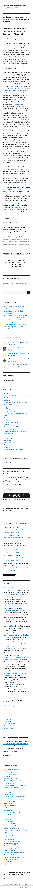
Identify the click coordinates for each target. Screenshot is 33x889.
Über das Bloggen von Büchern (14, 594)
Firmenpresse (8, 642)
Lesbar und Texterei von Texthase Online (14, 6)
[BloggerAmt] (17, 878)
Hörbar (6, 425)
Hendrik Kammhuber (11, 787)
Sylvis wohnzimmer (10, 790)
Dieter (9, 348)
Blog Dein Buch (9, 603)
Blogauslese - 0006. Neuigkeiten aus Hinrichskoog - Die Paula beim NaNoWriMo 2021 (15, 327)
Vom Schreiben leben (11, 826)
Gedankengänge (9, 420)
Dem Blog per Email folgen (16, 495)
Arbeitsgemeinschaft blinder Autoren (16, 588)
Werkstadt (7, 861)
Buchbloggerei (8, 409)
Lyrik (26, 242)
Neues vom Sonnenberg (11, 859)
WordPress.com (9, 728)
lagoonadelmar (9, 864)
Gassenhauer (8, 814)
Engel (6, 416)
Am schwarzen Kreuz (11, 778)
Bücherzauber (8, 837)
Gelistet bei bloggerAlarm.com (12, 706)
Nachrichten (8, 436)
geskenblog (8, 808)
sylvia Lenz (7, 776)
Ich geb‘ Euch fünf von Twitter (16, 523)
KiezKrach (7, 792)
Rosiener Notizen (9, 801)
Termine (7, 447)
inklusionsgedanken (10, 772)
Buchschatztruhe (9, 411)
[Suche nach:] (15, 293)
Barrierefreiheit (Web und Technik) (12, 237)
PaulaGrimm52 (12, 364)
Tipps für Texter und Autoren (13, 449)
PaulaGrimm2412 (9, 236)
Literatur (22, 242)
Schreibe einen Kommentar (21, 244)
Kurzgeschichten (11, 242)
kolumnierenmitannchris (12, 841)
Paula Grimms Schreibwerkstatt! (14, 857)
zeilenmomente (9, 803)
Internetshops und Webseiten (13, 427)
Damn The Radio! (9, 850)
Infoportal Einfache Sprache (13, 781)
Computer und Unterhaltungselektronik (17, 413)
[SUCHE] (28, 292)
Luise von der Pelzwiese (11, 848)
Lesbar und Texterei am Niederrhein (15, 431)
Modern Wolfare (9, 783)
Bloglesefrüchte (9, 407)
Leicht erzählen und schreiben (13, 774)
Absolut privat (8, 393)
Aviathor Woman (9, 839)
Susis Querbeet (9, 821)
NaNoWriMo (8, 438)
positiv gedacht (9, 442)
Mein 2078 (7, 819)
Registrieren (8, 719)
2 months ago (15, 532)
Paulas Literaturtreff (10, 805)
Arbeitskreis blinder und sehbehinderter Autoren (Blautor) (14, 31)
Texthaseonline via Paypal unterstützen (15, 743)
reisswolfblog (8, 810)
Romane (5, 244)
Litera (18, 242)
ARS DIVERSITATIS (10, 823)
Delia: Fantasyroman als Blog (13, 619)
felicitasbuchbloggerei (11, 844)
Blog (5, 817)
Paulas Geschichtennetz (11, 828)
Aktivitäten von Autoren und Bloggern (16, 395)
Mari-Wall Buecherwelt (11, 770)
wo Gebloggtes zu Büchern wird (14, 684)
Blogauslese (8, 404)
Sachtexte (10, 244)
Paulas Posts (8, 440)
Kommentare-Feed (10, 726)
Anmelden (7, 721)
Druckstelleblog (9, 626)
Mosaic (6, 846)
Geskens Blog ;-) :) (10, 794)
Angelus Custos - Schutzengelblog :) (15, 785)
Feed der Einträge (9, 724)
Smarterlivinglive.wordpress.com (14, 835)
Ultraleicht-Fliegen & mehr (13, 812)
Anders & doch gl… (13, 353)
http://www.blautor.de (16, 104)
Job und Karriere (9, 429)
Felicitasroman (9, 418)
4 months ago (14, 570)
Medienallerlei (15, 239)
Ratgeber (7, 445)
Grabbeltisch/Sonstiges (11, 422)
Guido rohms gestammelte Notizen (15, 648)
